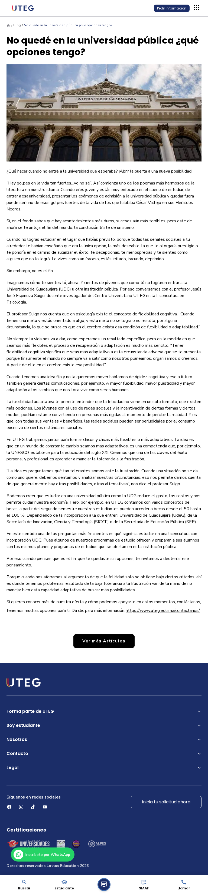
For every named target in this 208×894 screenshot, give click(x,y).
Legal (12, 767)
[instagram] (21, 807)
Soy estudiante (23, 725)
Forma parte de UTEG (30, 711)
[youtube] (45, 807)
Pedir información (171, 8)
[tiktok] (33, 807)
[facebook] (9, 807)
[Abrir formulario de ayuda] (104, 884)
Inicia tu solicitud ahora (166, 802)
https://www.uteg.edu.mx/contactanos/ (163, 610)
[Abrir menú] (197, 8)
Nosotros (16, 739)
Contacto (17, 753)
